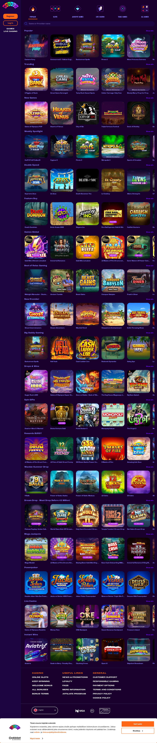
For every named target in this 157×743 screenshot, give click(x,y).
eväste (37, 732)
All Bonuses (40, 690)
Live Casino (10, 31)
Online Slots (40, 677)
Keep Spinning (41, 681)
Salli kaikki (138, 724)
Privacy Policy (102, 694)
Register (10, 16)
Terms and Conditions (107, 690)
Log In (10, 23)
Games (10, 29)
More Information (73, 690)
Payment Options (103, 686)
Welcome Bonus (42, 686)
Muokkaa (136, 731)
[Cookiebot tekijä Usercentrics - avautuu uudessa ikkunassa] (15, 738)
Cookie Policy (101, 698)
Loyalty (67, 681)
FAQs (65, 686)
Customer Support (105, 677)
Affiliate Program (74, 694)
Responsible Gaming (106, 681)
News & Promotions (75, 677)
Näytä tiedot (35, 738)
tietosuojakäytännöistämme (54, 732)
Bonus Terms (40, 694)
